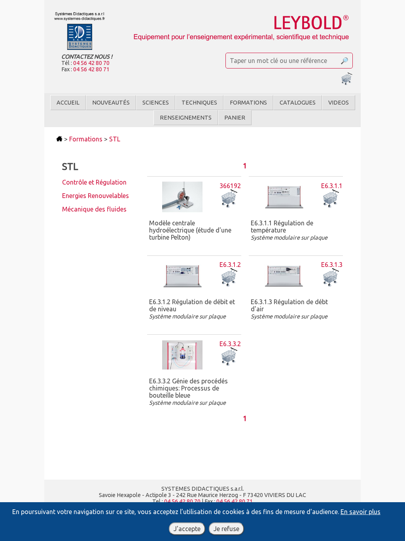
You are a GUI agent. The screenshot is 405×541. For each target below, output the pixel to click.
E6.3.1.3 (332, 264)
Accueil (68, 102)
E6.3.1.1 (332, 185)
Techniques (199, 102)
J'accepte (187, 528)
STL (114, 139)
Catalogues (298, 102)
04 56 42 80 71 (91, 69)
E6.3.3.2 (230, 343)
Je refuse (226, 528)
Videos (338, 102)
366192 (230, 185)
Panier (234, 117)
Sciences (155, 102)
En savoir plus (360, 511)
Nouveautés (111, 102)
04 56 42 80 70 (91, 63)
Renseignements (186, 117)
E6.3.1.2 (230, 264)
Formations (248, 102)
